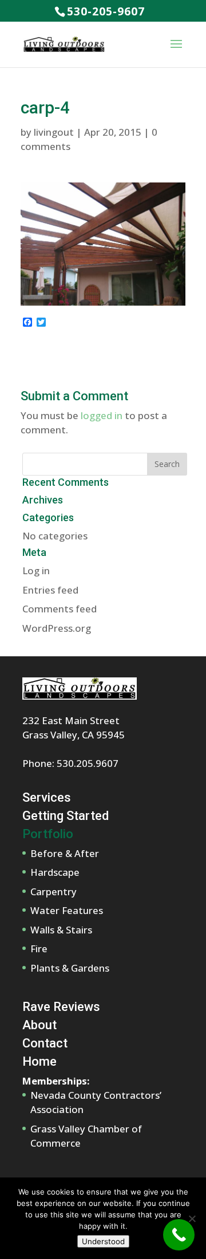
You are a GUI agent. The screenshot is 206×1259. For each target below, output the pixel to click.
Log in (36, 570)
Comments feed (59, 608)
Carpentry (53, 891)
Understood (103, 1241)
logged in (101, 415)
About (39, 1025)
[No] (191, 1218)
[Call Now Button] (179, 1234)
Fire (38, 948)
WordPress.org (56, 628)
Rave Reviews (61, 1007)
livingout (54, 132)
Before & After (64, 853)
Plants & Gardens (69, 967)
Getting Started (65, 816)
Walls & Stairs (61, 929)
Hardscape (55, 872)
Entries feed (50, 589)
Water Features (66, 910)
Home (39, 1061)
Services (46, 797)
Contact (45, 1043)
